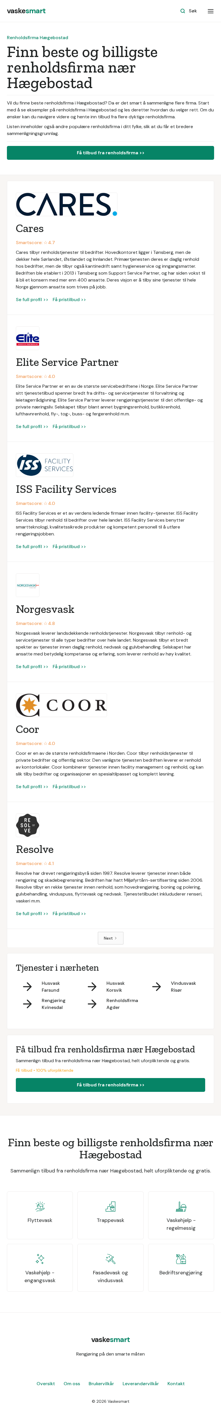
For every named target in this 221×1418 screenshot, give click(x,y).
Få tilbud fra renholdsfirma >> (110, 153)
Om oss (72, 1384)
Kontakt (176, 1384)
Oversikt (46, 1384)
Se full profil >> (32, 299)
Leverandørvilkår (141, 1384)
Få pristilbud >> (69, 299)
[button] (210, 11)
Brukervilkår (101, 1384)
